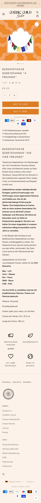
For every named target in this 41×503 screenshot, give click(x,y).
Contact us (7, 411)
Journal (5, 428)
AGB (4, 457)
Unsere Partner (8, 424)
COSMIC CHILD (9, 415)
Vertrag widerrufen (10, 449)
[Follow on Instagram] (3, 474)
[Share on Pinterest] (16, 83)
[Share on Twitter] (13, 83)
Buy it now (20, 111)
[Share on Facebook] (10, 83)
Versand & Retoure (10, 444)
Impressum (7, 466)
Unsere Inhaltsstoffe (11, 419)
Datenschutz (7, 462)
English (30, 482)
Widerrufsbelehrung (10, 453)
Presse (5, 432)
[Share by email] (19, 83)
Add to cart (20, 104)
